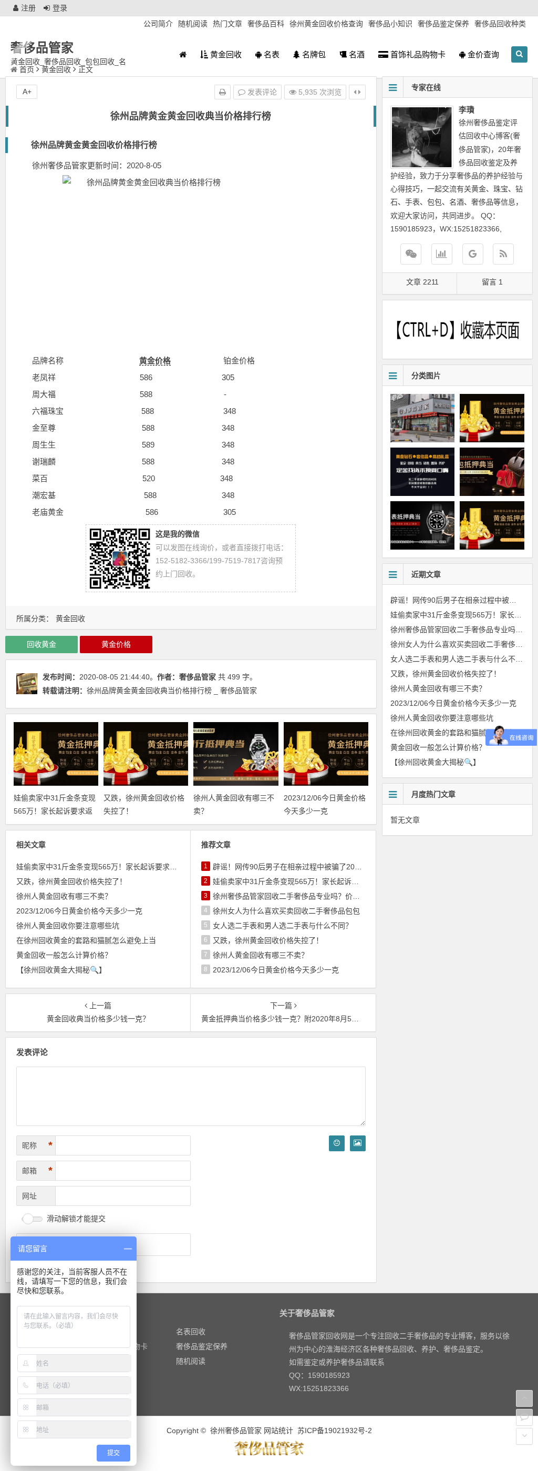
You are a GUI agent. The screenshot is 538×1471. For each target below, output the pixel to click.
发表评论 (261, 92)
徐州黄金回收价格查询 (326, 23)
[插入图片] (358, 1143)
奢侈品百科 (265, 23)
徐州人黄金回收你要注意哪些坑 (67, 925)
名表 (271, 54)
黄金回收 (225, 54)
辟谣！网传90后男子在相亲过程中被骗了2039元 (291, 867)
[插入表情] (337, 1143)
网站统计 (278, 1430)
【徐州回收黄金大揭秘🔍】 (61, 970)
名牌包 (313, 54)
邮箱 (37, 1170)
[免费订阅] (503, 254)
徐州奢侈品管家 (236, 1430)
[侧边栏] (357, 92)
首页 (26, 69)
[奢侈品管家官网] (472, 254)
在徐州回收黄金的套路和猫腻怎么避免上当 (86, 940)
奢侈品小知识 (390, 23)
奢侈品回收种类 (500, 23)
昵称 (37, 1145)
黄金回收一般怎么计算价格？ (64, 955)
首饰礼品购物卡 (417, 54)
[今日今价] (441, 254)
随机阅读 (193, 23)
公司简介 (158, 23)
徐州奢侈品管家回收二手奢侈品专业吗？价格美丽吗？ (301, 896)
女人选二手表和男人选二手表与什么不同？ (283, 925)
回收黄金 (41, 644)
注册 (28, 8)
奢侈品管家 (42, 47)
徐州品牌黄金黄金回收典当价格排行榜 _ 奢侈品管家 (172, 690)
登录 (60, 8)
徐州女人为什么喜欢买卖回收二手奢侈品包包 (286, 911)
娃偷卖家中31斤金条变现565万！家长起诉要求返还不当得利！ (55, 811)
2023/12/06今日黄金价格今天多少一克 (79, 911)
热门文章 (227, 23)
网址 (29, 1196)
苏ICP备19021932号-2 (334, 1430)
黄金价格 (155, 360)
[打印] (222, 92)
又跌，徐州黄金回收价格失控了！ (71, 881)
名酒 (356, 54)
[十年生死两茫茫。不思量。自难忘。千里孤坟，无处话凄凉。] (269, 1453)
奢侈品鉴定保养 (443, 23)
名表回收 (190, 1331)
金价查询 (482, 54)
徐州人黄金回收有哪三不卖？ (64, 896)
